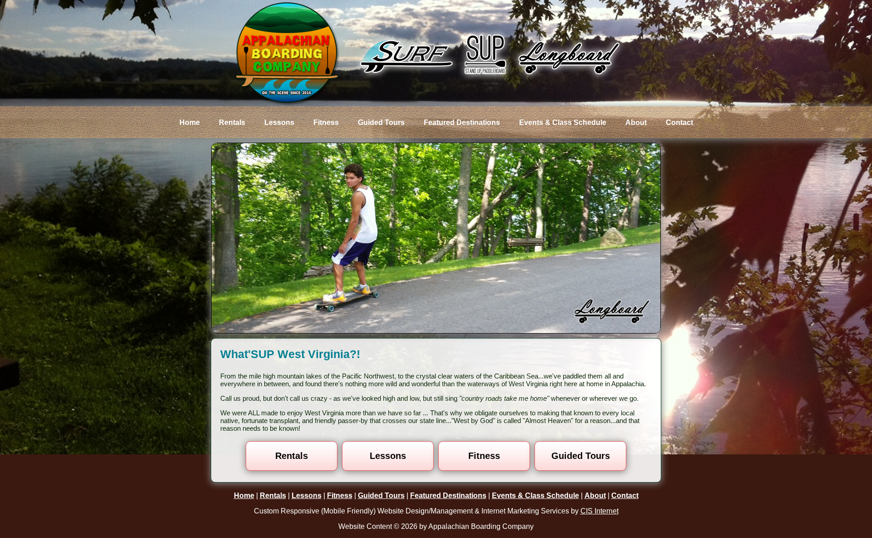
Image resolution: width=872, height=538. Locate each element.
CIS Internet (599, 511)
